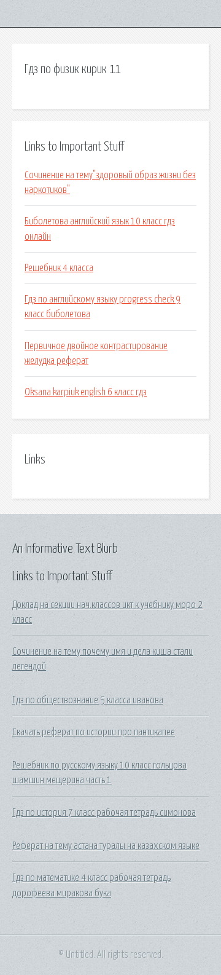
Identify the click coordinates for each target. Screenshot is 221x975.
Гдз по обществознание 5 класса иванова (87, 700)
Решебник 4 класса (59, 268)
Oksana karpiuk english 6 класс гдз (86, 392)
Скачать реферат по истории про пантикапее (93, 732)
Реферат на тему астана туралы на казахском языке (106, 846)
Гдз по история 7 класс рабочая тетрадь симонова (104, 813)
